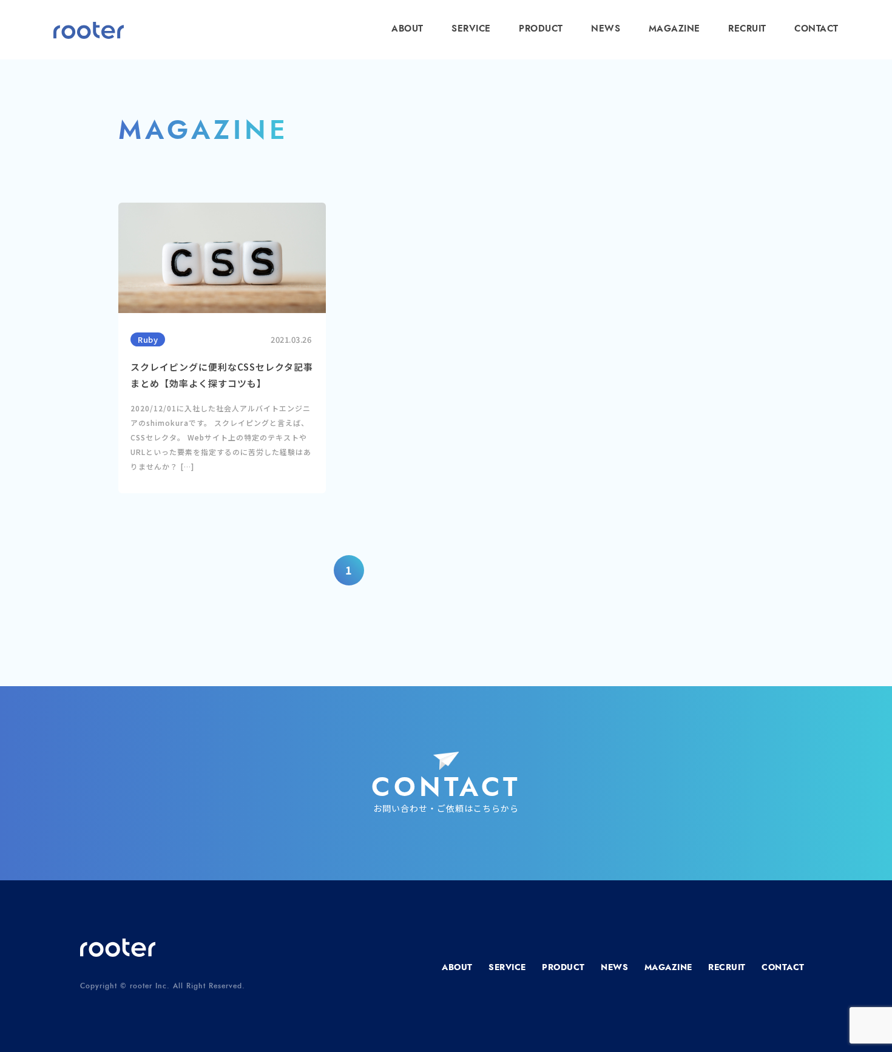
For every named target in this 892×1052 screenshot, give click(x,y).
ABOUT (407, 28)
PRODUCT (541, 28)
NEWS (605, 28)
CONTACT (816, 28)
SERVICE (471, 28)
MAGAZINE (674, 28)
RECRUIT (747, 28)
